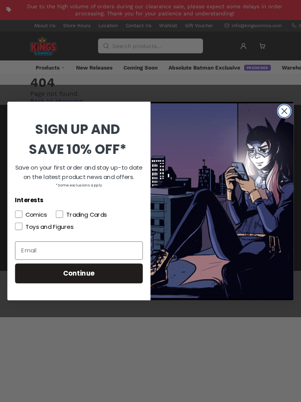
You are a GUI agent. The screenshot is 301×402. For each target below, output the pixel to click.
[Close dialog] (284, 111)
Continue (79, 273)
